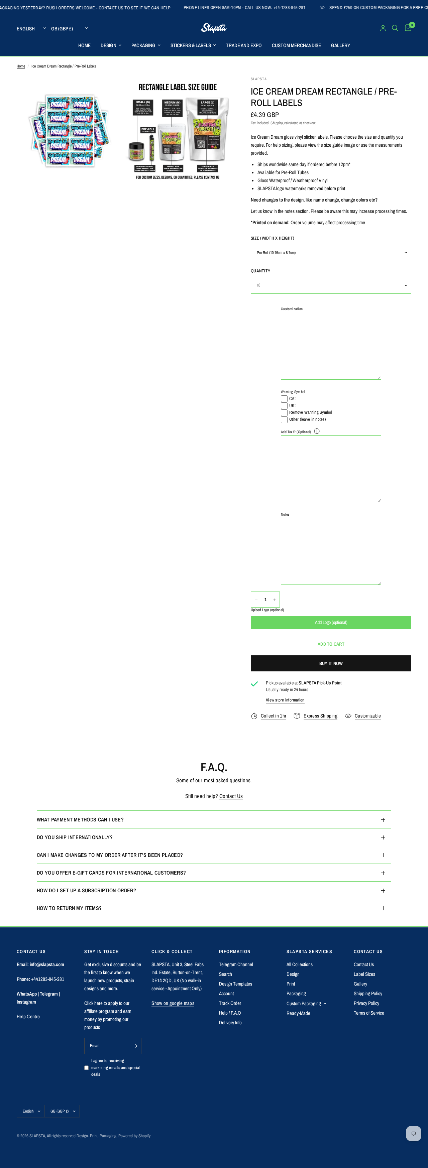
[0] (406, 28)
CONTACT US (368, 951)
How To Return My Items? (69, 908)
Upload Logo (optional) (267, 610)
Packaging (296, 993)
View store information (285, 700)
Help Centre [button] (28, 1016)
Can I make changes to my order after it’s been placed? (110, 855)
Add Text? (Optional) (296, 431)
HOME (84, 45)
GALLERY (340, 45)
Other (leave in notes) (307, 419)
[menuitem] (84, 45)
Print (291, 983)
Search (225, 974)
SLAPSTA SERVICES (309, 951)
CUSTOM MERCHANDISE (296, 45)
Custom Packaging (304, 1003)
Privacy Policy (366, 1003)
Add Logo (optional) (331, 623)
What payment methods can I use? (80, 819)
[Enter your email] (134, 1046)
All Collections (300, 964)
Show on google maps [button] (172, 1003)
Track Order (230, 1003)
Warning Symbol (293, 391)
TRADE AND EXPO (244, 45)
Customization (292, 309)
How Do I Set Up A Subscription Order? (86, 890)
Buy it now (331, 663)
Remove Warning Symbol (310, 412)
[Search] (395, 28)
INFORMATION (234, 951)
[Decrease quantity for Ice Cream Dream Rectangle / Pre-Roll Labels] (256, 600)
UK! (292, 405)
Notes (285, 514)
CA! (292, 398)
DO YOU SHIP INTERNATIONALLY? (75, 837)
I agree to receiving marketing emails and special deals (115, 1067)
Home (21, 66)
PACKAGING (143, 45)
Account (226, 993)
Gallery (360, 983)
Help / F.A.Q (230, 1012)
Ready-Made (298, 1013)
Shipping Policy (368, 993)
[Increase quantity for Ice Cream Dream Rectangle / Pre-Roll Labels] (275, 600)
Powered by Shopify (134, 1136)
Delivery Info (230, 1022)
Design (293, 974)
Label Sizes (364, 974)
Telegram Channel (236, 964)
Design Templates (235, 983)
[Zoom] (109, 90)
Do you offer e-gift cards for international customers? (111, 872)
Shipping (277, 123)
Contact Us (231, 796)
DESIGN (108, 45)
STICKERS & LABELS (191, 45)
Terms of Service (369, 1012)
